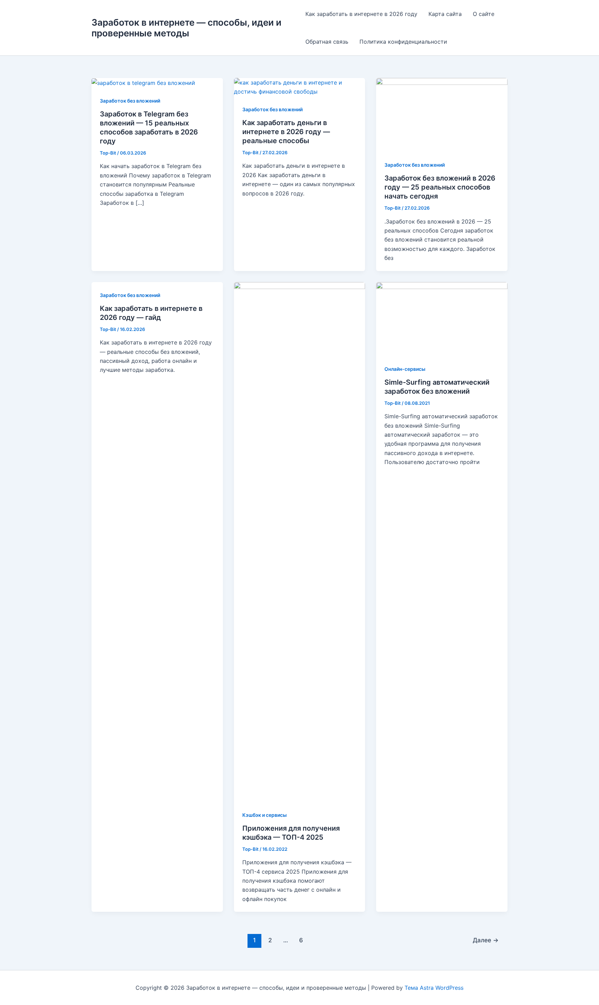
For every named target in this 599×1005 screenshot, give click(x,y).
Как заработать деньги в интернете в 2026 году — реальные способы (286, 132)
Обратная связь (326, 41)
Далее (485, 940)
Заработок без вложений (130, 101)
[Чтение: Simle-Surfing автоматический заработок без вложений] (441, 318)
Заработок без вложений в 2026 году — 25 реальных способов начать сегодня (439, 187)
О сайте (483, 13)
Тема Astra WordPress (434, 987)
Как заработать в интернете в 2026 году (361, 13)
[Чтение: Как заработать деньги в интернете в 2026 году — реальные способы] (299, 86)
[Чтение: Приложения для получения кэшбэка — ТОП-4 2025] (299, 541)
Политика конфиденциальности (403, 41)
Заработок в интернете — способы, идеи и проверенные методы (186, 27)
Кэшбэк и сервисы (264, 815)
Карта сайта (445, 13)
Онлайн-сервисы (404, 369)
